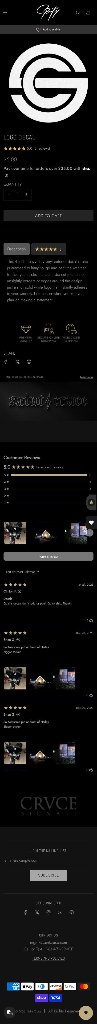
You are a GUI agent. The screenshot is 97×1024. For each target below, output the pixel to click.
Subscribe (48, 875)
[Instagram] (48, 912)
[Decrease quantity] (9, 195)
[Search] (78, 12)
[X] (37, 912)
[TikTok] (71, 912)
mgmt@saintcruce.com (48, 942)
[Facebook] (25, 912)
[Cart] (88, 12)
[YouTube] (60, 912)
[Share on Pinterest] (29, 363)
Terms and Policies (48, 958)
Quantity (13, 184)
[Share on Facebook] (6, 363)
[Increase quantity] (26, 195)
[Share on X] (17, 363)
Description (16, 249)
